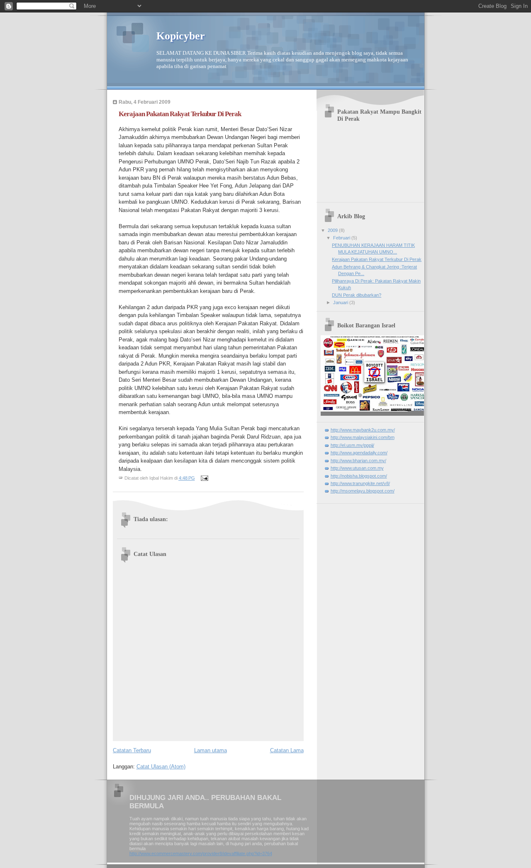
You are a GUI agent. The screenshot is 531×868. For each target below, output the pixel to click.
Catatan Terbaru (132, 750)
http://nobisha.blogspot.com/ (359, 475)
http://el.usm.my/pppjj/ (352, 445)
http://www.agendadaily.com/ (359, 452)
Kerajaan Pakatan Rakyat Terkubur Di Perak (376, 259)
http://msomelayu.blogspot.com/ (363, 490)
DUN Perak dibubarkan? (356, 295)
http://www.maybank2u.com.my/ (363, 429)
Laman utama (210, 750)
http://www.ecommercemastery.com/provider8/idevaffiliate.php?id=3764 (200, 853)
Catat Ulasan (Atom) (160, 766)
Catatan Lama (287, 750)
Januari (341, 302)
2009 (333, 230)
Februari (342, 237)
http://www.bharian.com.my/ (358, 460)
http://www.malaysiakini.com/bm (363, 437)
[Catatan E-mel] (204, 477)
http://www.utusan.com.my (357, 468)
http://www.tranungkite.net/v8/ (360, 483)
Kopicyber (180, 36)
